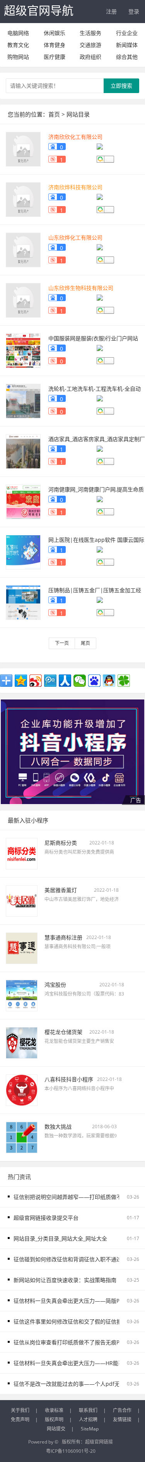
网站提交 (56, 1428)
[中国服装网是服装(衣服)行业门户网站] (23, 349)
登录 (133, 11)
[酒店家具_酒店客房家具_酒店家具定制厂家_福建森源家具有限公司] (23, 450)
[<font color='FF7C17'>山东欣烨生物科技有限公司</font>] (23, 299)
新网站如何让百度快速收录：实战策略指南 (65, 1280)
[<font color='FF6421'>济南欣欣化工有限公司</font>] (23, 148)
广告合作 (122, 1410)
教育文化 (18, 44)
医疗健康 (54, 56)
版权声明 (54, 1419)
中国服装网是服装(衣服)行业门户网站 (93, 338)
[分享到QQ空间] (21, 680)
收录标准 (54, 1410)
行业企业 (127, 33)
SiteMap (90, 1428)
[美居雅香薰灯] (22, 900)
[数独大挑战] (22, 1137)
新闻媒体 (127, 44)
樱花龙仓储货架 (63, 1032)
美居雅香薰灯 (60, 890)
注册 (111, 11)
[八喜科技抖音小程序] (22, 1089)
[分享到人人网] (65, 680)
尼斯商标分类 (60, 842)
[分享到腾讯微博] (50, 680)
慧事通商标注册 (63, 937)
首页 (54, 114)
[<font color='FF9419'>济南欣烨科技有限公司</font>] (23, 198)
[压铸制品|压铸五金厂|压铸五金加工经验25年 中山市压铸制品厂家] (23, 601)
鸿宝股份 (55, 984)
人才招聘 (88, 1419)
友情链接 (122, 1419)
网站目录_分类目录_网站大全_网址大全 (60, 1238)
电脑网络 (18, 33)
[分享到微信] (79, 680)
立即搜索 (121, 85)
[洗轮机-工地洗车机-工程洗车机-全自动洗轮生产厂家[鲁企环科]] (23, 400)
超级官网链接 (99, 1442)
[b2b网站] (72, 752)
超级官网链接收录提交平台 (46, 1217)
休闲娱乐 (54, 33)
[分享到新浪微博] (35, 680)
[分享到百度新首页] (94, 680)
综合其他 (127, 56)
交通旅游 (90, 44)
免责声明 (20, 1419)
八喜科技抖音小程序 (68, 1079)
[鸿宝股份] (22, 995)
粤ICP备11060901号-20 (71, 1451)
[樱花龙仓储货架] (22, 1042)
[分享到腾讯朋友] (124, 680)
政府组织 (90, 56)
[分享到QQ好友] (109, 680)
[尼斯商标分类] (22, 853)
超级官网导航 (38, 10)
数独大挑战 (58, 1126)
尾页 (85, 643)
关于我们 (20, 1410)
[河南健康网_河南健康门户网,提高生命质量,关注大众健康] (23, 501)
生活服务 (90, 33)
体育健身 (54, 44)
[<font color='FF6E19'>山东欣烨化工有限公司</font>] (23, 249)
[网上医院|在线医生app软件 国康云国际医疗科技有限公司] (23, 551)
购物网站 (18, 56)
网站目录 (78, 114)
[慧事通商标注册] (22, 947)
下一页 (62, 643)
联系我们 (88, 1410)
